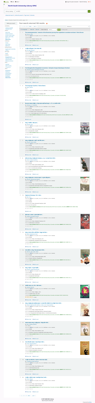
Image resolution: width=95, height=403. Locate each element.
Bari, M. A (29, 197)
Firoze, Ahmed (31, 343)
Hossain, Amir (30, 124)
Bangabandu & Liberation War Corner (10, 57)
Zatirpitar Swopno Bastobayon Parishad (35, 69)
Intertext (7, 64)
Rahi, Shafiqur (31, 324)
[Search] (89, 11)
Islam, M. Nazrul (32, 160)
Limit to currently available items (9, 28)
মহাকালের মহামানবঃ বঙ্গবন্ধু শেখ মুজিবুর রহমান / (37, 322)
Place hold (28, 45)
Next (30, 26)
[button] (12, 2)
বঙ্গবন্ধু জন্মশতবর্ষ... (8, 67)
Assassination (8, 73)
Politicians (7, 72)
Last (35, 26)
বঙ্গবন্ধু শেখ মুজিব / (32, 267)
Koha (90, 402)
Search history (83, 2)
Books (6, 53)
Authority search (19, 15)
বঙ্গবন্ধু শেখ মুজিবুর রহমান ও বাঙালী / (35, 140)
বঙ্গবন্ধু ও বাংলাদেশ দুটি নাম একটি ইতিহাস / (36, 232)
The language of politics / (35, 85)
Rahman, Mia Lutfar (32, 252)
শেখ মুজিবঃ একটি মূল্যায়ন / (33, 48)
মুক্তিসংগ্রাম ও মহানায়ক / (34, 214)
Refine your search (11, 23)
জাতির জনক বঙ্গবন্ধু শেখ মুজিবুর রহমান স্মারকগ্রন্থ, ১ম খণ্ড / (40, 158)
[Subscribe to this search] (46, 23)
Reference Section (9, 61)
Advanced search (9, 15)
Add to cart (35, 45)
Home (6, 20)
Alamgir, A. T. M (32, 105)
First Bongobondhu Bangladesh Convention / (47, 68)
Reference (7, 45)
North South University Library (7, 2)
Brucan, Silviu (30, 34)
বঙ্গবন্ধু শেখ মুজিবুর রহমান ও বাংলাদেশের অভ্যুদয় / (38, 177)
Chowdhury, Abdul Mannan (33, 361)
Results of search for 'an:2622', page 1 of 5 (18, 20)
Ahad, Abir (7, 32)
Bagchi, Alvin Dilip (9, 36)
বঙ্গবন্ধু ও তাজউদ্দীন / (31, 122)
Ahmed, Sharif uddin (9, 35)
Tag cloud (26, 15)
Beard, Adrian (30, 87)
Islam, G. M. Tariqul (47, 305)
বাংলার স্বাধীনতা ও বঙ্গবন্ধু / (35, 250)
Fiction (6, 43)
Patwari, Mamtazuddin (33, 305)
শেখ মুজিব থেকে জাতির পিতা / (36, 359)
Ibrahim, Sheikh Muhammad (33, 269)
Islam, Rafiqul (30, 379)
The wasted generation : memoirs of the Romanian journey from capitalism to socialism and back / (54, 32)
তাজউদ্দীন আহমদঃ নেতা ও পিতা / (33, 285)
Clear (90, 1)
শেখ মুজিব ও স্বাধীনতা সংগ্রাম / (36, 377)
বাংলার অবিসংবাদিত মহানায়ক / (35, 342)
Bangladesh (8, 70)
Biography (7, 76)
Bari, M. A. (7, 38)
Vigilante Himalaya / (33, 195)
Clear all (37, 29)
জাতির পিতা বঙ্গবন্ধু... (8, 65)
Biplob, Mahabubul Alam (32, 234)
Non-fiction (7, 44)
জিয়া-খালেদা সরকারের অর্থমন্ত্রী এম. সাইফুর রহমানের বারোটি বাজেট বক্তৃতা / (43, 103)
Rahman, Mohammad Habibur (33, 179)
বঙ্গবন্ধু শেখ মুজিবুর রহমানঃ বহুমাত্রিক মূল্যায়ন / (43, 303)
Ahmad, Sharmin (9, 34)
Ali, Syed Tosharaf (30, 50)
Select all (32, 29)
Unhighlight (24, 29)
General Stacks (8, 59)
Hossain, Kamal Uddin (31, 142)
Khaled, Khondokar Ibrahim (33, 216)
